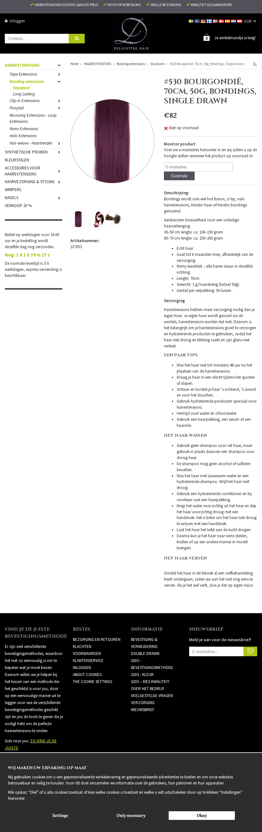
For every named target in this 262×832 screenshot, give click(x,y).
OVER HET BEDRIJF (147, 688)
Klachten (82, 646)
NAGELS (11, 197)
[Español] (228, 21)
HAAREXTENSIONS (22, 65)
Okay (202, 815)
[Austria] (240, 21)
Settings (60, 815)
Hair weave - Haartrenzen (31, 143)
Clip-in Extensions (25, 100)
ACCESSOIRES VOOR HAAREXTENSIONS (22, 171)
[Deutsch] (204, 21)
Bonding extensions (27, 81)
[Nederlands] (234, 21)
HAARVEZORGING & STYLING (30, 181)
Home (74, 64)
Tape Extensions (23, 74)
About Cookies (87, 674)
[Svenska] (192, 21)
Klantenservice (88, 660)
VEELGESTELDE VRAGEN (152, 695)
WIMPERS (13, 189)
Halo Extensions (23, 135)
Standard (21, 88)
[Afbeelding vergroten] (112, 141)
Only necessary (131, 815)
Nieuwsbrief (142, 709)
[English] (198, 21)
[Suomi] (210, 21)
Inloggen (17, 21)
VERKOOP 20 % (18, 205)
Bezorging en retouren (96, 639)
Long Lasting (24, 94)
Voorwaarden (87, 653)
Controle (179, 176)
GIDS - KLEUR (142, 674)
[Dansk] (222, 21)
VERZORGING (143, 702)
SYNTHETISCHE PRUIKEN (26, 152)
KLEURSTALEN (17, 160)
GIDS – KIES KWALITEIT (150, 681)
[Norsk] (216, 21)
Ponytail (17, 108)
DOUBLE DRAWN (145, 653)
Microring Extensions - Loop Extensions (33, 118)
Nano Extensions (24, 128)
